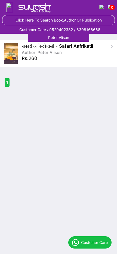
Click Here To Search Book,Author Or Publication (59, 20)
